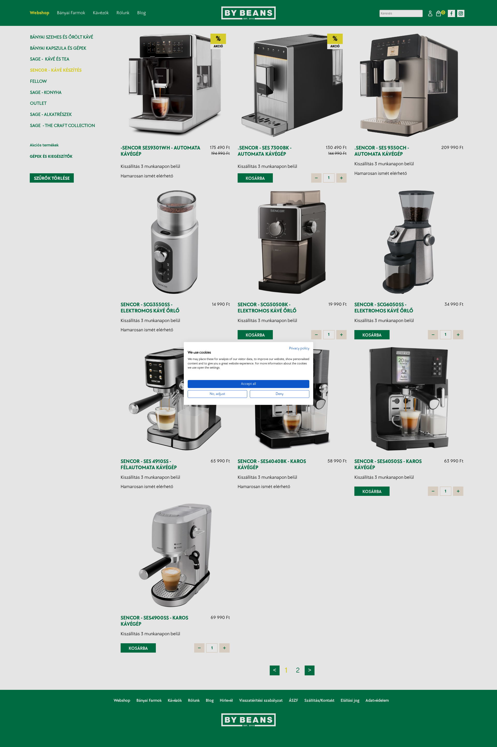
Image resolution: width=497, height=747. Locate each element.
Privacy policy (299, 348)
